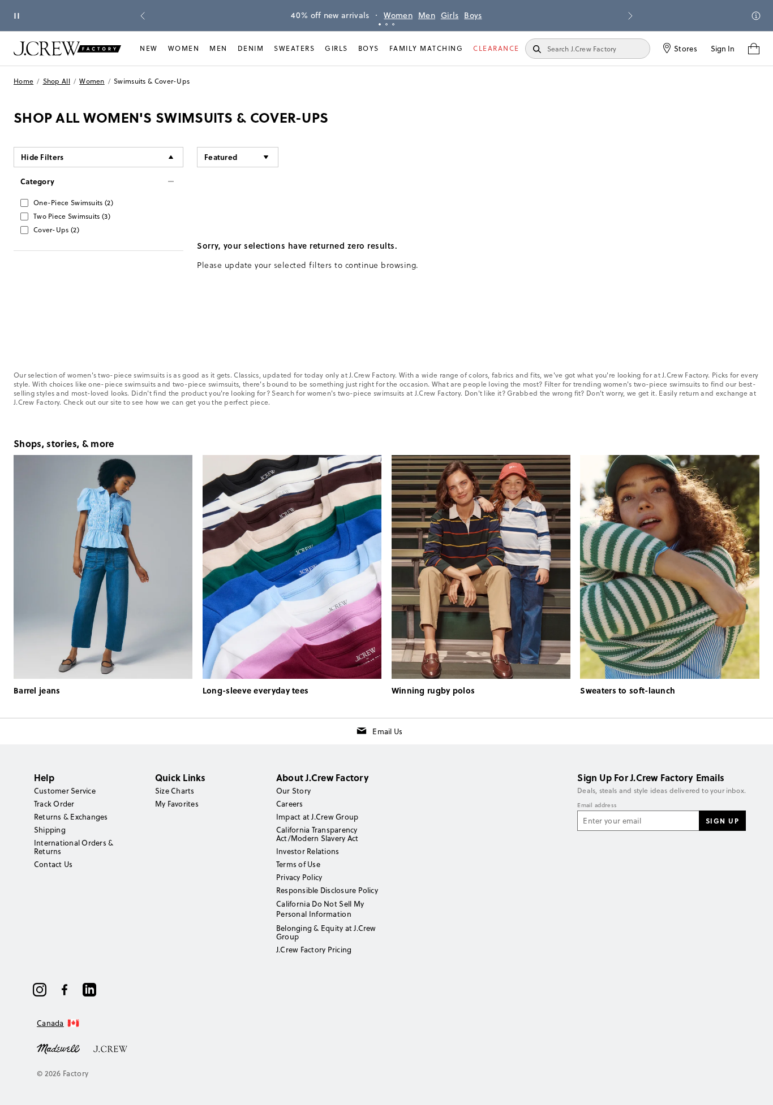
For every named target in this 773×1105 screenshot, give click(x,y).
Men (426, 15)
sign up (723, 821)
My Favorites (177, 804)
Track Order (54, 804)
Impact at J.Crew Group (317, 817)
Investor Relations (307, 851)
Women (398, 15)
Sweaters (294, 48)
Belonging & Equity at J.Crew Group (326, 932)
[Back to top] (753, 1085)
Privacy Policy (299, 877)
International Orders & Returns (73, 847)
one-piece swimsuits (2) (73, 202)
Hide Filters (42, 156)
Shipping (50, 830)
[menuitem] (149, 49)
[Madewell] (58, 1048)
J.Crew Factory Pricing (313, 949)
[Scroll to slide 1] (380, 24)
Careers (289, 804)
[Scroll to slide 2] (386, 24)
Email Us (387, 731)
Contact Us (53, 864)
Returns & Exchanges (71, 817)
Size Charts (175, 791)
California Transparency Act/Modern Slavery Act (317, 834)
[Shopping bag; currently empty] (753, 48)
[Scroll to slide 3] (393, 24)
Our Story (293, 791)
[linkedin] (89, 989)
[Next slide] (630, 15)
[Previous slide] (142, 15)
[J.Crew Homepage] (67, 48)
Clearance (496, 48)
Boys (473, 15)
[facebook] (64, 989)
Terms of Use (298, 864)
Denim (251, 48)
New (149, 48)
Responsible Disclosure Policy (327, 890)
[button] (237, 157)
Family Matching (426, 48)
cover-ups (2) (56, 230)
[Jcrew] (110, 1048)
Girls (450, 15)
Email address (597, 805)
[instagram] (39, 989)
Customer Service (65, 791)
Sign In (723, 49)
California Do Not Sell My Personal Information (320, 909)
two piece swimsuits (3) (71, 216)
